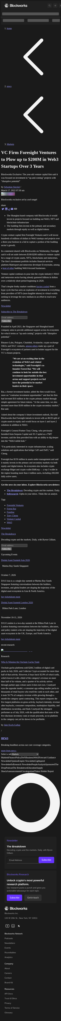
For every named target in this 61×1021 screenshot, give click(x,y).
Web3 (9, 522)
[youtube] (7, 926)
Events (8, 948)
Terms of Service (12, 1008)
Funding (10, 512)
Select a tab (6, 754)
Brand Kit (9, 982)
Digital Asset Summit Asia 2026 (15, 560)
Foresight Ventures (15, 505)
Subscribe (46, 860)
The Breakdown (8, 534)
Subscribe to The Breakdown (14, 311)
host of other (8, 268)
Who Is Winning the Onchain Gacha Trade (20, 662)
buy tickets (6, 597)
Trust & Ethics (11, 998)
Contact (8, 978)
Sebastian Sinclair (12, 187)
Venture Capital (14, 519)
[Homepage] (16, 5)
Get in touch (33, 897)
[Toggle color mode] (55, 5)
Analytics (8, 957)
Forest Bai (11, 508)
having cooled (42, 286)
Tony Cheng (12, 515)
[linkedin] (13, 926)
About (7, 968)
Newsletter (6, 306)
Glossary (8, 1012)
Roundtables (10, 952)
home (9, 28)
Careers (8, 973)
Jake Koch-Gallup (12, 725)
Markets (10, 144)
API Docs (9, 994)
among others (32, 346)
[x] (19, 926)
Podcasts (9, 938)
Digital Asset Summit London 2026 (17, 602)
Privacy (8, 1003)
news (9, 86)
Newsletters (10, 943)
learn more (15, 597)
